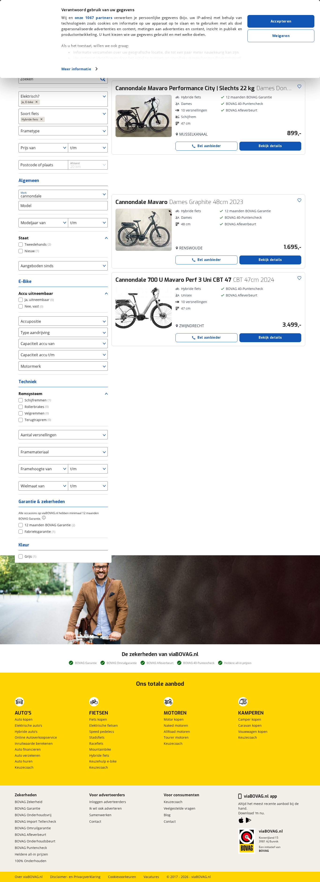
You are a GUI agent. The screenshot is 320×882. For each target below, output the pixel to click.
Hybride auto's (26, 731)
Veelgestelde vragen (179, 808)
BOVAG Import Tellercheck (35, 821)
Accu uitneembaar (36, 293)
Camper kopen (249, 719)
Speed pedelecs (101, 731)
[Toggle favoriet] (299, 86)
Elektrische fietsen (103, 725)
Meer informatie (76, 69)
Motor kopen (174, 719)
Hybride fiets (99, 755)
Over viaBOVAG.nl (29, 877)
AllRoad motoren (177, 731)
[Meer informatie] (44, 517)
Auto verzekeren (27, 755)
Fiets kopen (98, 719)
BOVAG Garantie (27, 808)
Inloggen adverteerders (107, 802)
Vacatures (151, 877)
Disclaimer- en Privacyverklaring (75, 877)
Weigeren (281, 35)
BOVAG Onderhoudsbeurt (35, 841)
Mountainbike (100, 749)
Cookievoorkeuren (122, 877)
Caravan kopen (250, 725)
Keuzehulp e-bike (103, 761)
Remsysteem (30, 393)
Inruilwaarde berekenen (34, 743)
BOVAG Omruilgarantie (33, 828)
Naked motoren (176, 725)
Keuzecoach (24, 767)
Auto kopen (24, 719)
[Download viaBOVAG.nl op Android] (248, 821)
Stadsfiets (96, 737)
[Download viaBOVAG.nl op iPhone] (241, 821)
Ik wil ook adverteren (105, 808)
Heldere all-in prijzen (31, 854)
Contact (95, 821)
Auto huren (24, 761)
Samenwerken (100, 815)
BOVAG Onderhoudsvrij (33, 815)
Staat (24, 238)
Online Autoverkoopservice (36, 737)
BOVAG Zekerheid (28, 802)
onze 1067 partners (93, 17)
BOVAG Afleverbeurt (30, 834)
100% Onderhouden (30, 861)
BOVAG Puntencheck (31, 847)
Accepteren (281, 21)
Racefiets (96, 743)
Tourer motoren (176, 737)
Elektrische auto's (28, 725)
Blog (167, 815)
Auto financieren (28, 749)
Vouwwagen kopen (253, 731)
